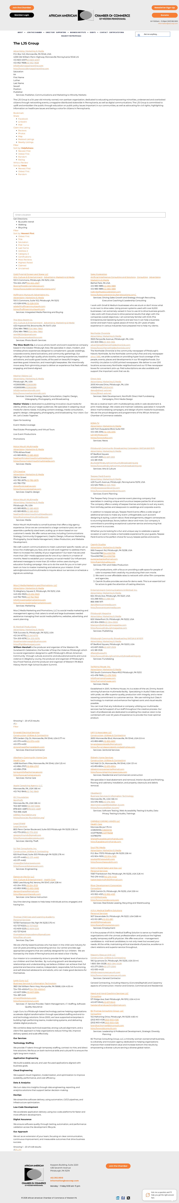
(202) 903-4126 (112, 1020)
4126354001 (107, 387)
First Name (23, 245)
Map (20, 136)
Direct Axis (96, 379)
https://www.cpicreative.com (27, 489)
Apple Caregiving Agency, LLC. (28, 785)
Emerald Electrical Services (26, 732)
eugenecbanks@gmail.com (104, 559)
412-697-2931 (109, 457)
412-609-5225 (32, 928)
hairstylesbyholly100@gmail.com (106, 879)
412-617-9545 (109, 1002)
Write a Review (20, 162)
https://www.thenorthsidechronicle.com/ (110, 348)
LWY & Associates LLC (101, 732)
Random (22, 157)
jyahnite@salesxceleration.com (106, 292)
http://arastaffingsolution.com (105, 925)
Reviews (22, 130)
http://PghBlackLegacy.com (26, 644)
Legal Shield (19, 823)
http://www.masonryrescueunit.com (108, 975)
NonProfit (18, 800)
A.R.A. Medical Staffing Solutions (106, 910)
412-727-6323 (32, 926)
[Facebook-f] (123, 1197)
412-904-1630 (110, 856)
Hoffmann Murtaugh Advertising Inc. (31, 295)
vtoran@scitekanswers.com (26, 863)
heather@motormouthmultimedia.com (32, 458)
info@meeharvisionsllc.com (26, 390)
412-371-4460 (32, 857)
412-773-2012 (32, 832)
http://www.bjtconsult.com (104, 1028)
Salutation (23, 242)
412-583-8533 (32, 455)
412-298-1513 (108, 599)
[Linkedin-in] (117, 1197)
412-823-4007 (33, 60)
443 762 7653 (32, 597)
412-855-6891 (109, 741)
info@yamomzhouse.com (103, 678)
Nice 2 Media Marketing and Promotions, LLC (35, 585)
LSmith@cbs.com (99, 435)
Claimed (22, 265)
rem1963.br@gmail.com (24, 334)
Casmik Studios (98, 544)
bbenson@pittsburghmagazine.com (108, 625)
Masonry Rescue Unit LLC (103, 955)
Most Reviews (25, 260)
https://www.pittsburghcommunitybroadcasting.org (116, 466)
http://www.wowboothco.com (27, 337)
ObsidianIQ (96, 793)
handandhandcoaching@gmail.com (108, 1005)
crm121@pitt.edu (99, 897)
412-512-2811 (107, 919)
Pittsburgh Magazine (101, 613)
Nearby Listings (25, 142)
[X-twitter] (128, 1197)
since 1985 (95, 356)
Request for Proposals (71, 36)
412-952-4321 (109, 894)
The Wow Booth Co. (23, 320)
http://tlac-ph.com (22, 937)
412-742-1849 (32, 791)
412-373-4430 (32, 741)
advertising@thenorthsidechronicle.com (110, 345)
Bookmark (18, 113)
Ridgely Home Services (102, 757)
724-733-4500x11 (37, 989)
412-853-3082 (32, 888)
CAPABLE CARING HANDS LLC (105, 821)
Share (16, 116)
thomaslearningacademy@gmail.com (31, 934)
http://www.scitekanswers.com (28, 866)
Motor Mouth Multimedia (25, 446)
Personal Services (99, 871)
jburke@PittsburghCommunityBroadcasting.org (114, 463)
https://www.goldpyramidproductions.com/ (34, 289)
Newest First (24, 151)
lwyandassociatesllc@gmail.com (106, 744)
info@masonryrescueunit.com (105, 972)
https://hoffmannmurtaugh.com (29, 309)
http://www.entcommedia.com (106, 607)
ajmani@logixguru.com (24, 998)
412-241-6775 (32, 635)
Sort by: (23, 148)
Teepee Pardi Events (101, 476)
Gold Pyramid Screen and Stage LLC (30, 274)
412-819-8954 (109, 766)
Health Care (19, 760)
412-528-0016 (32, 303)
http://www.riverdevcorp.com (105, 900)
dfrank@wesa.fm (99, 653)
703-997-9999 (33, 806)
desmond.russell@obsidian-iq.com (107, 805)
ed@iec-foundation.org (24, 815)
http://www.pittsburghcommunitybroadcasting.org (116, 656)
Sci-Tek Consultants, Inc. (25, 848)
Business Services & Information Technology (112, 796)
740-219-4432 (110, 877)
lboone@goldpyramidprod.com (28, 286)
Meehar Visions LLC (22, 376)
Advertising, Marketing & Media (28, 51)
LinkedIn (22, 122)
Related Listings (26, 139)
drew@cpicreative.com (24, 486)
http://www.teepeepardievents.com (108, 491)
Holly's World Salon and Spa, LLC (106, 868)
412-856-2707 (32, 766)
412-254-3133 (32, 885)
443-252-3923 (32, 594)
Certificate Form (116, 32)
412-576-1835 (109, 802)
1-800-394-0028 (114, 963)
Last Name (23, 248)
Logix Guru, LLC (20, 980)
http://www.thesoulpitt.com (104, 862)
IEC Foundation (21, 797)
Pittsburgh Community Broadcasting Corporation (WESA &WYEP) (123, 448)
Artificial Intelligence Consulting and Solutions (113, 277)
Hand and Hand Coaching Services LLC (109, 993)
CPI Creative (19, 471)
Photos (21, 133)
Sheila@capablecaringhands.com (107, 839)
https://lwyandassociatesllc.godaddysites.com (113, 747)
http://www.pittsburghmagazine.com (109, 628)
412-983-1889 (109, 286)
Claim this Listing (21, 127)
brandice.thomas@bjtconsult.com (107, 1025)
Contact (104, 32)
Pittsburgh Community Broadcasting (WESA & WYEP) (117, 638)
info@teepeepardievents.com (105, 488)
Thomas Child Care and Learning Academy (34, 917)
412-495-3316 (109, 432)
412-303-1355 (109, 342)
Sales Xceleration (99, 274)
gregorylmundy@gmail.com (27, 835)
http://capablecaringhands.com (106, 842)
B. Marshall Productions (24, 627)
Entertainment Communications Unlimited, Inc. (114, 590)
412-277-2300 (109, 966)
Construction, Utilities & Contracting (30, 735)
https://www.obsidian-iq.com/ (105, 808)
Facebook (23, 119)
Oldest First (23, 154)
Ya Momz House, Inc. (100, 666)
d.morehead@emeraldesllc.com (28, 747)
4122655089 (30, 384)
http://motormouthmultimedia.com (30, 517)
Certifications (24, 257)
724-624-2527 (32, 283)
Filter (15, 145)
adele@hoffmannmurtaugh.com (29, 306)
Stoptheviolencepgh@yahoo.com (29, 641)
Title (20, 239)
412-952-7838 (32, 63)
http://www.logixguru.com (26, 1001)
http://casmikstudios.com (103, 562)
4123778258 (107, 833)
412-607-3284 (32, 992)
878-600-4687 (34, 809)
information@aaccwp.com (168, 23)
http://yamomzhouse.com (103, 681)
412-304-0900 (111, 622)
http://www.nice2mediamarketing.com (32, 603)
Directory (50, 32)
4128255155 (106, 830)
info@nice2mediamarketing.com (29, 600)
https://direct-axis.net (101, 393)
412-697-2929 (109, 647)
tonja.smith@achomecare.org (27, 772)
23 (19, 1150)
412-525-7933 (109, 485)
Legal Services (20, 826)
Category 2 (23, 254)
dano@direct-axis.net (101, 390)
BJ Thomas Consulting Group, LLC (107, 1011)
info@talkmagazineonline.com (28, 66)
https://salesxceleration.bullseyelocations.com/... (113, 295)
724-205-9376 (33, 638)
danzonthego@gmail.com (26, 891)
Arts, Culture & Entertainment (27, 277)
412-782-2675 (32, 480)
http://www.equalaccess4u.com (28, 838)
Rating (21, 160)
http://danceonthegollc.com (27, 894)
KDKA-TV (95, 423)
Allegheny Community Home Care (30, 757)
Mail (20, 125)
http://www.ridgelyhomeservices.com (109, 772)
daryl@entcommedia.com (103, 605)
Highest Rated (25, 262)
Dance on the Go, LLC (23, 877)
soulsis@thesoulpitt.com (103, 859)
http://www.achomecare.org (27, 775)
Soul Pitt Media (98, 847)
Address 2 (23, 251)
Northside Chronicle (100, 333)
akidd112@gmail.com (101, 922)
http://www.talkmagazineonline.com (31, 68)
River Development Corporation (106, 885)
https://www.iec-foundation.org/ (28, 818)
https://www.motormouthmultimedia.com (34, 461)
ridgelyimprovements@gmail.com (107, 769)
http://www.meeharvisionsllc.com (29, 393)
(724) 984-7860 (35, 328)
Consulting (142, 277)
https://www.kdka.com (102, 438)
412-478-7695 (109, 675)
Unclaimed (23, 268)
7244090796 (109, 553)
